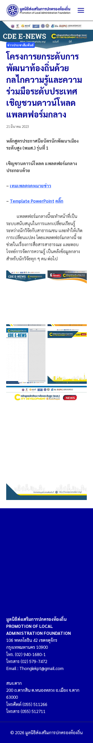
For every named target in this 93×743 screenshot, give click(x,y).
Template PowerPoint (32, 201)
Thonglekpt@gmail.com (41, 668)
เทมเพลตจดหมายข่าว (30, 185)
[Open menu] (81, 10)
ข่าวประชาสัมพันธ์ (20, 45)
